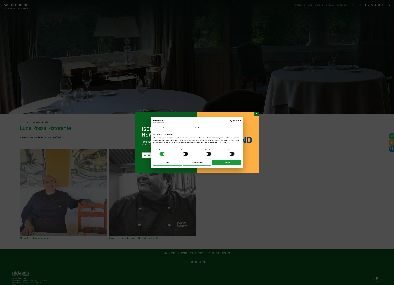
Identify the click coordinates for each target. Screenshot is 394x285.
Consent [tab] (166, 128)
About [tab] (228, 128)
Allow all (226, 162)
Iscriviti (148, 155)
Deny (167, 162)
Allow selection (197, 162)
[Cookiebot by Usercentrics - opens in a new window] (232, 121)
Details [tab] (197, 128)
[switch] (185, 154)
